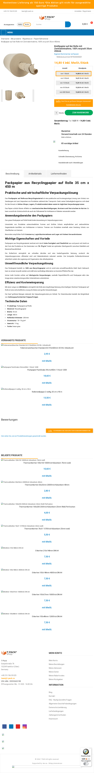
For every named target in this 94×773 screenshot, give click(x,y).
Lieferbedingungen (56, 711)
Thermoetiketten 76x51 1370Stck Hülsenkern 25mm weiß (47, 529)
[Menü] (90, 748)
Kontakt (52, 696)
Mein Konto (53, 660)
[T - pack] (47, 18)
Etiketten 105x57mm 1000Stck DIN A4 (47, 595)
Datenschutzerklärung (58, 707)
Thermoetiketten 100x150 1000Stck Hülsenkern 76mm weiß (47, 463)
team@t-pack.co (27, 11)
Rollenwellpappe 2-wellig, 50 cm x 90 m (47, 392)
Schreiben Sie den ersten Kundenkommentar (69, 430)
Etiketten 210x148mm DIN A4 (47, 551)
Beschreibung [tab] (12, 173)
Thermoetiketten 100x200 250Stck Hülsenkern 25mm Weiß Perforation (47, 507)
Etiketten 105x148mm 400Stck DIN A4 (47, 573)
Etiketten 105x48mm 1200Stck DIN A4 (47, 616)
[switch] (85, 763)
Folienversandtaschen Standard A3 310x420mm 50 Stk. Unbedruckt (47, 348)
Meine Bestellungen (56, 664)
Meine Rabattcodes (56, 676)
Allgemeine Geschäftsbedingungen (62, 704)
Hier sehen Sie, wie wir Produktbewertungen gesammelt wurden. (23, 436)
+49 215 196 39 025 (10, 11)
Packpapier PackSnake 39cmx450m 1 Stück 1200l (47, 370)
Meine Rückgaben (56, 679)
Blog (50, 692)
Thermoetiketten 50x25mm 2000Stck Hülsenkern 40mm (47, 485)
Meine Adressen (55, 668)
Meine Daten (54, 672)
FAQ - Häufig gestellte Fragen (60, 700)
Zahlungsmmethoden (57, 715)
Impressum (53, 719)
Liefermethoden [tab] (59, 173)
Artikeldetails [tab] (35, 173)
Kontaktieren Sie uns (73, 105)
